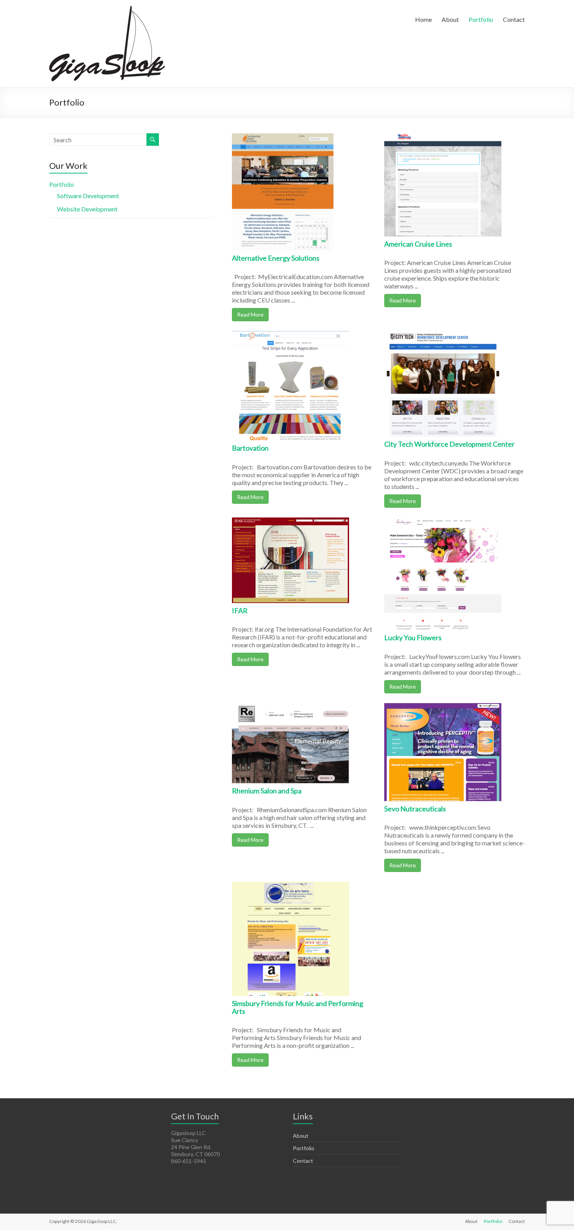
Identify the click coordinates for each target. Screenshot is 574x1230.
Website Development (87, 209)
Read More (250, 314)
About (450, 19)
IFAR (240, 610)
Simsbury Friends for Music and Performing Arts (297, 1007)
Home (423, 19)
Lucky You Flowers (413, 637)
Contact (514, 19)
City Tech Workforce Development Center (449, 444)
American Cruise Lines (418, 244)
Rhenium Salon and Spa (266, 790)
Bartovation (250, 448)
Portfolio (481, 19)
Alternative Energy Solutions (275, 258)
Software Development (88, 195)
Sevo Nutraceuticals (415, 808)
